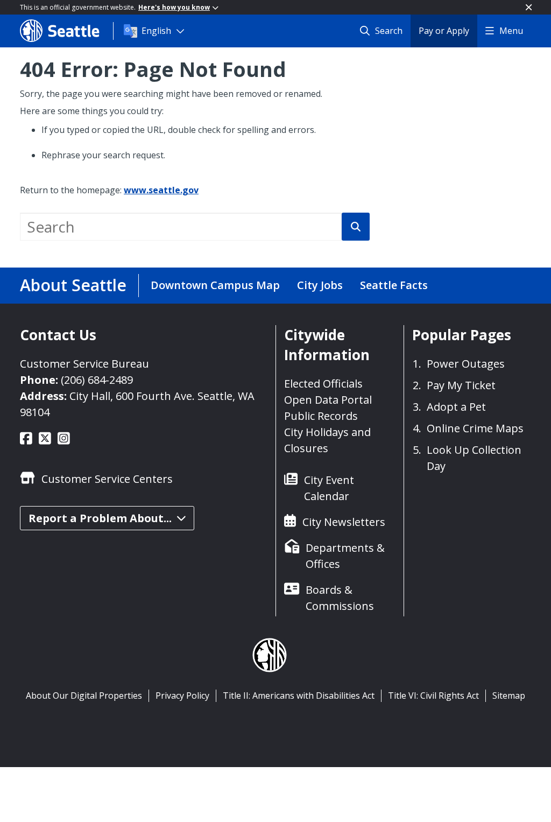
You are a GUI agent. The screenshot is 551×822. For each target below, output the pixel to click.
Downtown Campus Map (215, 285)
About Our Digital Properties (84, 695)
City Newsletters (343, 522)
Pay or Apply (444, 31)
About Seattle (73, 285)
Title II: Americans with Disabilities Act (299, 695)
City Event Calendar (329, 488)
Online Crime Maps (475, 428)
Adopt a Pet (456, 406)
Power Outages (466, 363)
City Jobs (320, 285)
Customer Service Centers (107, 479)
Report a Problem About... (100, 518)
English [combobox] (156, 31)
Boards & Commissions (340, 597)
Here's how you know (174, 7)
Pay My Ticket (461, 385)
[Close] (528, 7)
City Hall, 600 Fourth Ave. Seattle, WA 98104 (137, 404)
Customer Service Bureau (84, 363)
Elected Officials (323, 383)
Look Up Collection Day (474, 457)
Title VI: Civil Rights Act (433, 695)
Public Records (321, 416)
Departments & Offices (345, 555)
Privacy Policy (182, 695)
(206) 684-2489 (97, 380)
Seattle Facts (394, 285)
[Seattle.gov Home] (66, 31)
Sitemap (508, 695)
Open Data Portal (328, 399)
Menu (511, 31)
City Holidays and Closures (327, 440)
